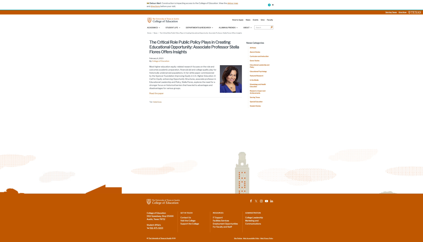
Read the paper (156, 93)
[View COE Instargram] (261, 201)
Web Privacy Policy (266, 238)
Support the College (189, 224)
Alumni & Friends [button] (227, 28)
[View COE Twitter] (256, 201)
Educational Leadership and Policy (259, 66)
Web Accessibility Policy (251, 238)
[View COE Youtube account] (266, 201)
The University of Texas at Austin (159, 238)
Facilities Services (221, 220)
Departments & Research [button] (198, 28)
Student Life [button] (172, 28)
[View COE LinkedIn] (272, 201)
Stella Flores (157, 102)
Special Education (256, 102)
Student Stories (255, 106)
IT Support (218, 217)
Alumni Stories (255, 52)
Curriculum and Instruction (259, 56)
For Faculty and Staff (222, 227)
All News (253, 48)
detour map (232, 3)
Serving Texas (391, 12)
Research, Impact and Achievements (257, 92)
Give (262, 20)
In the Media (254, 80)
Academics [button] (152, 28)
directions (155, 6)
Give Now (402, 12)
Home (149, 33)
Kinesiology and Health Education (258, 85)
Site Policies (238, 238)
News (248, 20)
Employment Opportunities (225, 224)
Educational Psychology (258, 71)
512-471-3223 (156, 228)
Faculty (270, 20)
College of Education (160, 61)
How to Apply (237, 20)
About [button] (246, 28)
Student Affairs (154, 225)
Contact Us (185, 217)
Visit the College (187, 220)
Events (255, 20)
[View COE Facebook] (251, 201)
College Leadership (254, 217)
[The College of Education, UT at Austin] (163, 20)
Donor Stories (254, 61)
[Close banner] (272, 4)
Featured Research (256, 76)
